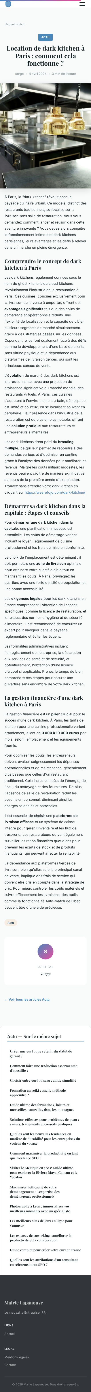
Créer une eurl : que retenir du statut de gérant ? (41, 1053)
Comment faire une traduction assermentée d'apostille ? (43, 1068)
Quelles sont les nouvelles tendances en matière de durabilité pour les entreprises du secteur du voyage (45, 1139)
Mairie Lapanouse (23, 1302)
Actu (22, 24)
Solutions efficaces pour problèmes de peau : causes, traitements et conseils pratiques (44, 1121)
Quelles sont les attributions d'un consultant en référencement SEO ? (44, 1262)
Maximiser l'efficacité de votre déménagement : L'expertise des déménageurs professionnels (35, 1192)
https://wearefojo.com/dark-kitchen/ (55, 492)
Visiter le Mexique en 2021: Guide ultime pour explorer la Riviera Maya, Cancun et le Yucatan (44, 1172)
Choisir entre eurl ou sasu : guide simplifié (43, 1080)
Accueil (10, 24)
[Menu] (82, 3)
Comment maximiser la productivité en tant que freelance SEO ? (44, 1155)
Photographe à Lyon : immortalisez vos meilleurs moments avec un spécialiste (40, 1208)
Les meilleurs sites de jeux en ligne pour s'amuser (41, 1223)
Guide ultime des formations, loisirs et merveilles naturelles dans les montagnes (42, 1107)
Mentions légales (16, 1357)
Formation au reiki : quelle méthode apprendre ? (38, 1092)
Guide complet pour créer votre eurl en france (45, 1250)
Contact (10, 1365)
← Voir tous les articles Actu (26, 999)
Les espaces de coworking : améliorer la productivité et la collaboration (41, 1237)
